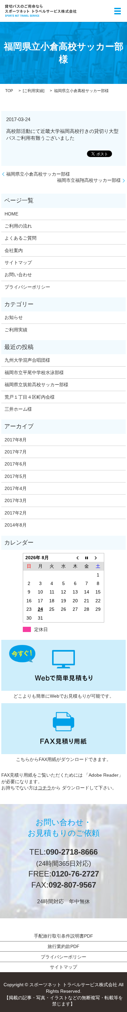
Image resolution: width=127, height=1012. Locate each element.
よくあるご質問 (20, 238)
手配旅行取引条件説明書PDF (63, 936)
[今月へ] (86, 557)
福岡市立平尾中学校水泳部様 (34, 372)
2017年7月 (16, 451)
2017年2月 (16, 512)
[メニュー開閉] (117, 11)
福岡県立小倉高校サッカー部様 (38, 174)
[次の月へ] (98, 557)
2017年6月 (16, 463)
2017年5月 (16, 476)
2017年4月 (16, 488)
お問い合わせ (18, 274)
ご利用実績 (33, 90)
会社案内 (14, 250)
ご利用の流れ (18, 226)
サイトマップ (18, 262)
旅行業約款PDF (63, 946)
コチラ (44, 787)
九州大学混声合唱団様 (27, 360)
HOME (11, 213)
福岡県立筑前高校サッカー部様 (36, 384)
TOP (9, 90)
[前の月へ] (75, 557)
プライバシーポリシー (27, 287)
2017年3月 (16, 500)
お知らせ (14, 317)
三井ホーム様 (18, 409)
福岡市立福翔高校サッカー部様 (89, 180)
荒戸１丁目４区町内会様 (30, 397)
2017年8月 (16, 439)
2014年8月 (16, 525)
